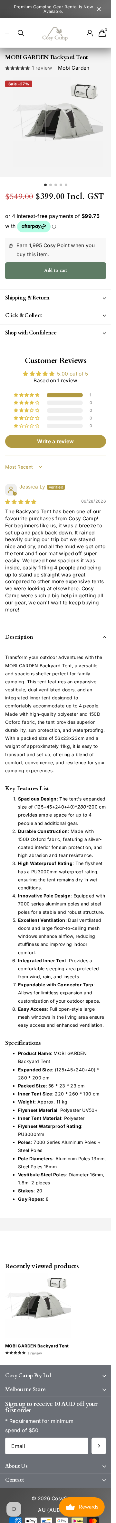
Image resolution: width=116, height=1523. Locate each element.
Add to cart (55, 266)
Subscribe (99, 1441)
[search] (21, 33)
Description (19, 632)
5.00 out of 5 (72, 370)
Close (99, 9)
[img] (21, 498)
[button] (27, 391)
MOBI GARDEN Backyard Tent (37, 1341)
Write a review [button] (55, 437)
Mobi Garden (74, 68)
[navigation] (45, 180)
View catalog (9, 33)
